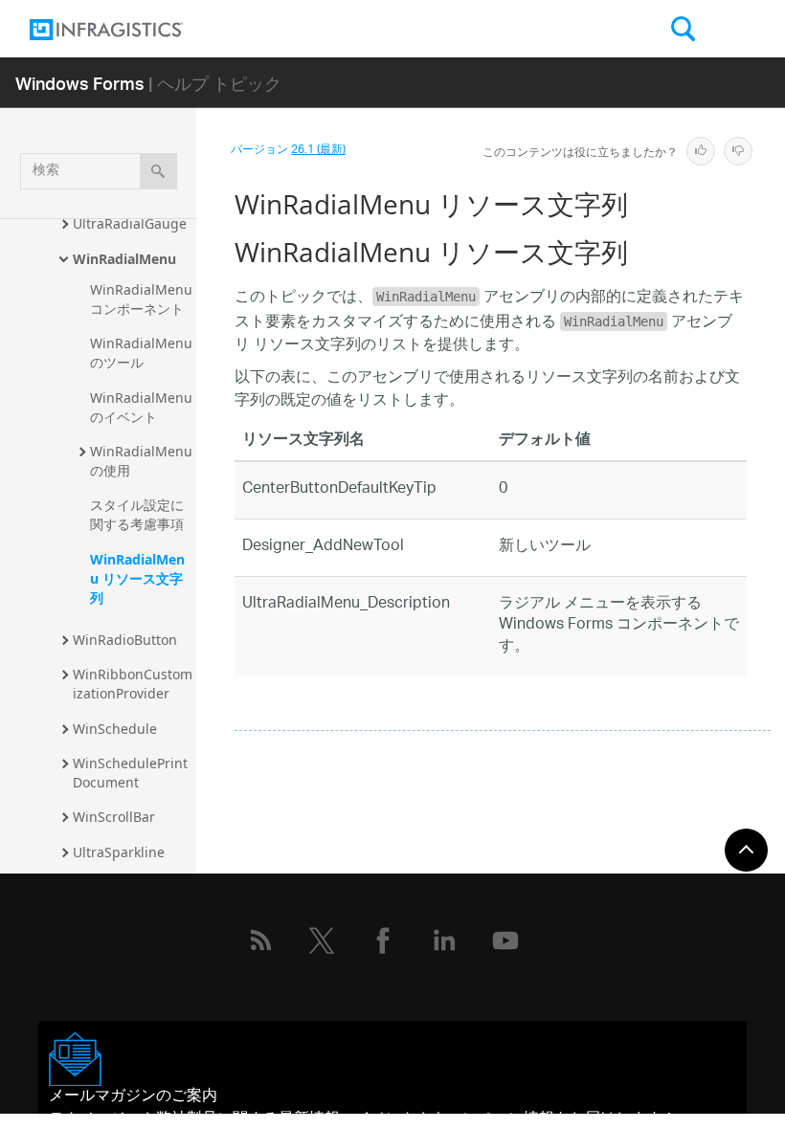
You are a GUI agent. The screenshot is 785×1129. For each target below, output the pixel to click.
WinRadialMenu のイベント (143, 407)
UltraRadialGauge (130, 223)
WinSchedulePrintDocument (130, 772)
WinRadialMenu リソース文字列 (137, 578)
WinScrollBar (114, 817)
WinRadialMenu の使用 (143, 460)
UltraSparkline (119, 852)
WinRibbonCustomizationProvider (132, 683)
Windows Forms (80, 82)
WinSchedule (115, 728)
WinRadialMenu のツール (143, 352)
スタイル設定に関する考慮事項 (137, 514)
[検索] (158, 171)
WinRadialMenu (124, 259)
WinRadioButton (125, 640)
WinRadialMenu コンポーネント (143, 299)
